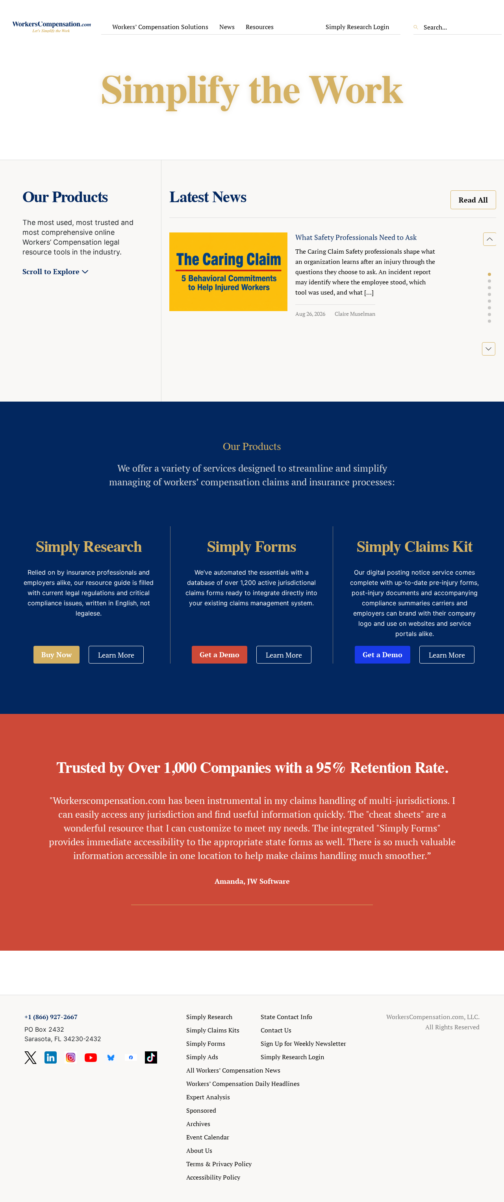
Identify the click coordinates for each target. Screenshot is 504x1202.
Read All (473, 200)
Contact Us (276, 1030)
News (227, 26)
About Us (199, 1150)
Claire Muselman (355, 313)
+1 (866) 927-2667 (51, 1016)
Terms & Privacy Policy (219, 1164)
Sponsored (201, 1110)
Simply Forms (205, 1043)
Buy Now (56, 654)
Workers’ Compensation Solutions (160, 26)
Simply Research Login (357, 26)
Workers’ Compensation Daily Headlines (243, 1083)
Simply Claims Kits (212, 1030)
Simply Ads (202, 1057)
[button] (489, 274)
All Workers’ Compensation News (233, 1070)
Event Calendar (207, 1137)
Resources (260, 26)
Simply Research (209, 1016)
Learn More (116, 655)
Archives (198, 1123)
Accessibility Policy (213, 1177)
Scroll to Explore (51, 271)
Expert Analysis (208, 1097)
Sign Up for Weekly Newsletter (303, 1043)
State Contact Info (286, 1016)
